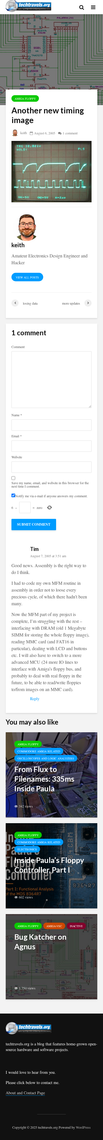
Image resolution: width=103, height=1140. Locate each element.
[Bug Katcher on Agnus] (51, 956)
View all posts (27, 277)
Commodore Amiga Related (38, 751)
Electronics (27, 849)
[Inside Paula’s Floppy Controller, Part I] (51, 865)
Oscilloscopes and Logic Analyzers (45, 758)
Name (16, 415)
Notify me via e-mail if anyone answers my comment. (51, 496)
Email (16, 436)
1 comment (70, 133)
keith (23, 132)
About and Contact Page (25, 1092)
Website (16, 457)
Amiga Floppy (25, 99)
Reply (34, 698)
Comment (18, 346)
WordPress (83, 1127)
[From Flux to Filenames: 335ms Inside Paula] (51, 774)
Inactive (76, 926)
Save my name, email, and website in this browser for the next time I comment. (50, 484)
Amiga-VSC (54, 926)
